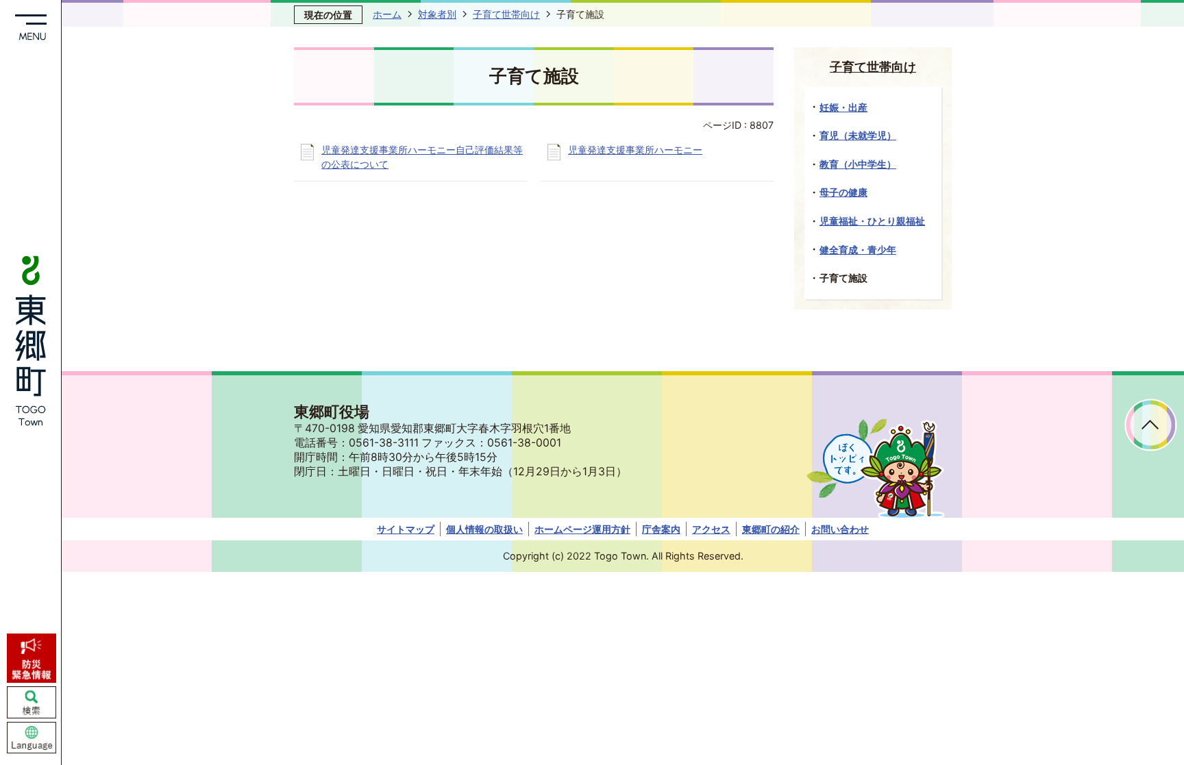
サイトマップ (405, 529)
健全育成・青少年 (857, 249)
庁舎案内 (661, 529)
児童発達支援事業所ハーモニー (635, 149)
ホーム (387, 14)
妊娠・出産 (843, 107)
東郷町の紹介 (771, 529)
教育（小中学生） (857, 164)
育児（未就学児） (857, 135)
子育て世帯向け (506, 14)
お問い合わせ (840, 529)
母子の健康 (843, 192)
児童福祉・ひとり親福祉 (872, 221)
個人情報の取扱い (484, 529)
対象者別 (437, 14)
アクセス (711, 529)
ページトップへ (1150, 425)
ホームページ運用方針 (582, 529)
